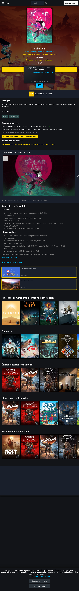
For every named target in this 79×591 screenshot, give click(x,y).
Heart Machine (30, 52)
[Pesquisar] (46, 3)
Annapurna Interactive (45, 52)
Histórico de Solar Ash (12, 262)
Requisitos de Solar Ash (14, 206)
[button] (39, 85)
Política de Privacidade (39, 576)
